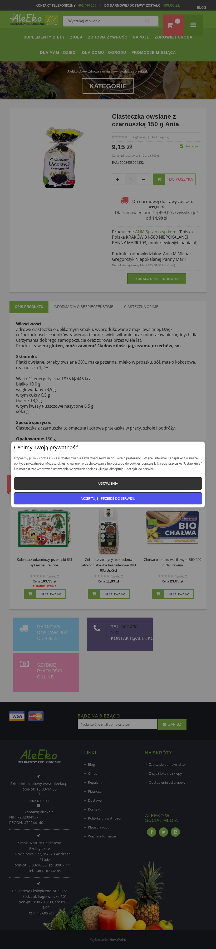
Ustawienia (108, 483)
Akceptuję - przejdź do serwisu (108, 498)
